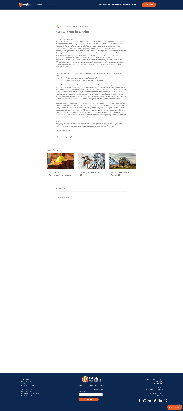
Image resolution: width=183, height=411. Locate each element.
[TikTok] (155, 400)
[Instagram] (144, 400)
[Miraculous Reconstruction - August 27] (60, 161)
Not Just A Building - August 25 (120, 173)
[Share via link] (71, 137)
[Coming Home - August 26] (91, 161)
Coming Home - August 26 (90, 173)
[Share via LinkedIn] (66, 137)
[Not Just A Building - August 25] (122, 161)
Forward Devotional (63, 130)
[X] (165, 400)
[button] (134, 10)
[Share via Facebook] (57, 137)
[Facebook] (139, 400)
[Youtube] (150, 400)
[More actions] (125, 26)
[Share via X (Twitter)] (62, 137)
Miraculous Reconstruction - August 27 (60, 173)
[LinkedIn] (160, 400)
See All (134, 150)
